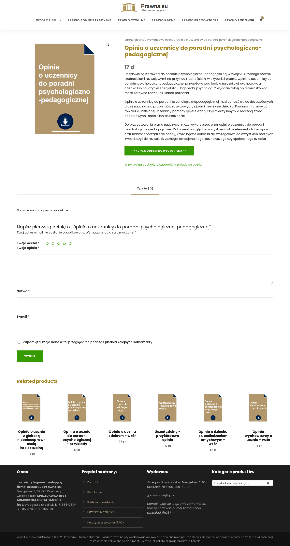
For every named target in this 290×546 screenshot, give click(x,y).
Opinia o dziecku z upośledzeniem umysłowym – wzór (212, 437)
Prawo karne (163, 20)
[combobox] (242, 483)
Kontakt (92, 482)
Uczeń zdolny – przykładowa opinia (168, 435)
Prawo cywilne (131, 20)
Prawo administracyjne (89, 20)
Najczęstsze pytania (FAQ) (105, 522)
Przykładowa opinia (160, 40)
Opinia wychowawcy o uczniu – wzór (258, 435)
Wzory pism (46, 20)
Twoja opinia (28, 248)
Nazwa (23, 291)
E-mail (23, 316)
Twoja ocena (28, 243)
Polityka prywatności (101, 502)
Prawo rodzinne (239, 20)
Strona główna (134, 40)
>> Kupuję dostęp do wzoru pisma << (159, 151)
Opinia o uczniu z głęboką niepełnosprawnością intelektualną (31, 439)
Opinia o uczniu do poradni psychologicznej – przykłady (77, 437)
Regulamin (94, 492)
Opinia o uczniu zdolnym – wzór (122, 433)
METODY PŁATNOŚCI (101, 512)
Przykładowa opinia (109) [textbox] (241, 483)
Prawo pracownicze (200, 20)
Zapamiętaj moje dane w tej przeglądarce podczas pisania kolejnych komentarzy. (88, 342)
